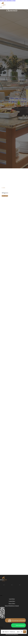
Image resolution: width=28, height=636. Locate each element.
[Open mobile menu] (0, 7)
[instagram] (12, 584)
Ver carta (5, 196)
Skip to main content (4, 0)
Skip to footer (12, 0)
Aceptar (14, 625)
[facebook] (4, 584)
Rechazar (14, 632)
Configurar (14, 629)
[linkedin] (20, 584)
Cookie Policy (12, 621)
